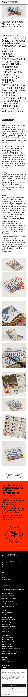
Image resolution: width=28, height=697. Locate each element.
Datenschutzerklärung (6, 694)
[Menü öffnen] (25, 2)
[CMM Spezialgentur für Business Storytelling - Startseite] (10, 2)
